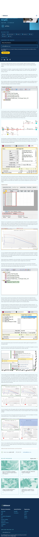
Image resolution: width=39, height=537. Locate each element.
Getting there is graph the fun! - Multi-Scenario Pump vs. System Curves (28, 477)
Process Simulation (11, 21)
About (2, 530)
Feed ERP (15, 498)
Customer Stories (26, 530)
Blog (4, 21)
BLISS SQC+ (3, 507)
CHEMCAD (26, 498)
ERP (2, 501)
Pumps (10, 23)
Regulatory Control (4, 509)
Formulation (16, 499)
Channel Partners (13, 530)
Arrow (25, 501)
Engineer (18, 21)
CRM (2, 499)
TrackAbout (3, 511)
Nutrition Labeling (4, 506)
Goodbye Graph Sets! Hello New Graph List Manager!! (28, 459)
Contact (19, 530)
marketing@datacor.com (27, 439)
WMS (2, 512)
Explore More (33, 445)
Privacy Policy (3, 531)
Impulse (5, 23)
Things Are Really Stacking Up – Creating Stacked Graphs (8, 477)
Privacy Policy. (3, 37)
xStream (25, 504)
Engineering (25, 21)
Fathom (31, 21)
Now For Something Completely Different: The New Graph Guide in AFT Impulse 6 (9, 459)
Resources (34, 530)
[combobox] (18, 30)
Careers (6, 530)
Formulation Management (6, 503)
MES (2, 504)
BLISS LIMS (3, 498)
